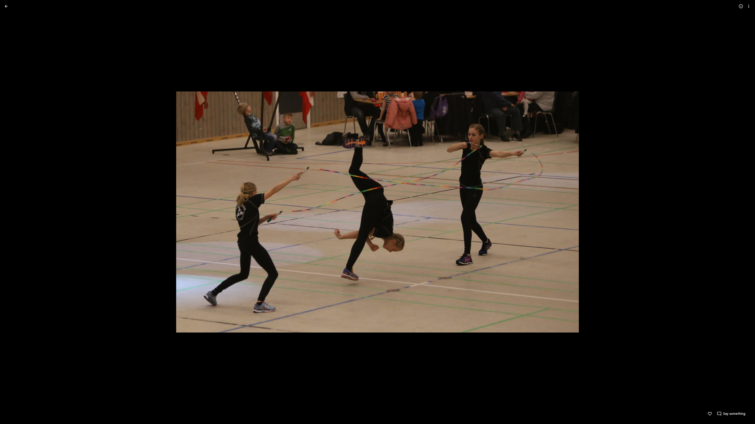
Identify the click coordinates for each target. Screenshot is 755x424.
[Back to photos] (6, 6)
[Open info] (741, 6)
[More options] (749, 6)
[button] (11, 212)
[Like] (709, 413)
